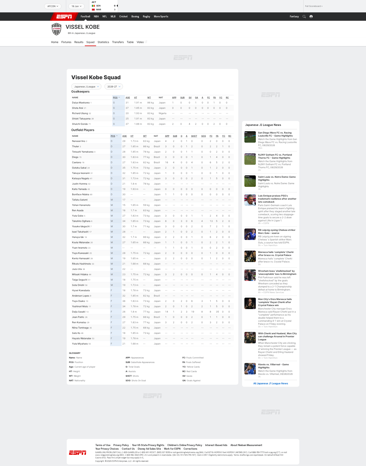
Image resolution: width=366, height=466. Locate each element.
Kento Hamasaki (81, 258)
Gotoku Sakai (79, 167)
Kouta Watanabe (81, 242)
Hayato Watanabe (81, 338)
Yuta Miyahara (80, 343)
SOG (203, 136)
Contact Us (128, 449)
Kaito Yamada (79, 189)
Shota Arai (77, 107)
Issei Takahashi (80, 231)
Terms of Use (102, 445)
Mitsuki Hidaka (80, 274)
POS (115, 97)
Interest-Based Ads (216, 445)
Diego (75, 157)
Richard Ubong (80, 113)
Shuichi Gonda (80, 123)
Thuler (75, 146)
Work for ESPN (172, 449)
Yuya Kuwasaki (80, 253)
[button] (304, 16)
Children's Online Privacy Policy (184, 445)
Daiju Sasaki (78, 311)
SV (190, 97)
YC (220, 97)
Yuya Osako (78, 301)
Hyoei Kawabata (81, 290)
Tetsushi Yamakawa (82, 151)
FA (214, 97)
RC (227, 97)
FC (208, 97)
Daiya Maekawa (81, 102)
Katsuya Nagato (80, 178)
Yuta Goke (77, 215)
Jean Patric (78, 317)
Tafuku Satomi (79, 199)
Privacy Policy (121, 445)
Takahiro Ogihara (81, 221)
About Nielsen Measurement (246, 445)
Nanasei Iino (78, 141)
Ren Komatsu (79, 322)
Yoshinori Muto (80, 306)
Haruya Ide (78, 237)
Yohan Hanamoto (81, 205)
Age (128, 97)
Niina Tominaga (80, 327)
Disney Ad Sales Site (149, 449)
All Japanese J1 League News (270, 383)
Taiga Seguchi (79, 279)
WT (149, 97)
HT (135, 97)
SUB (182, 97)
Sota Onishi (78, 285)
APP (174, 97)
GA (196, 97)
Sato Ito (76, 333)
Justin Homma (79, 183)
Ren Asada (77, 210)
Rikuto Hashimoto (81, 263)
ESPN (64, 16)
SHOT (194, 136)
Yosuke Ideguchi (81, 226)
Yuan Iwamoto (79, 247)
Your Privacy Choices (107, 449)
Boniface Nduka (80, 194)
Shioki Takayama (81, 118)
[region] (152, 110)
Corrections (190, 449)
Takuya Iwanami (81, 173)
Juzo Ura (77, 269)
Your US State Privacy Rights (148, 445)
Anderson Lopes (80, 295)
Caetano (76, 162)
